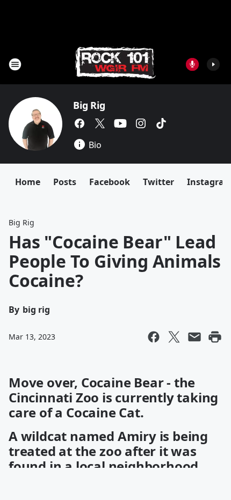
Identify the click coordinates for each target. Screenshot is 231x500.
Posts (64, 182)
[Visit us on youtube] (120, 123)
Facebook (109, 182)
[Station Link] (115, 64)
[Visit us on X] (99, 123)
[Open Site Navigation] (15, 64)
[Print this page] (214, 336)
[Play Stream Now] (213, 64)
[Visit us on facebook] (79, 123)
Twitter (158, 182)
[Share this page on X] (174, 336)
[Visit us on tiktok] (161, 123)
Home (27, 182)
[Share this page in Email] (194, 336)
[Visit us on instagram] (140, 123)
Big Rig (89, 105)
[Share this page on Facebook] (153, 336)
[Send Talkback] (192, 64)
